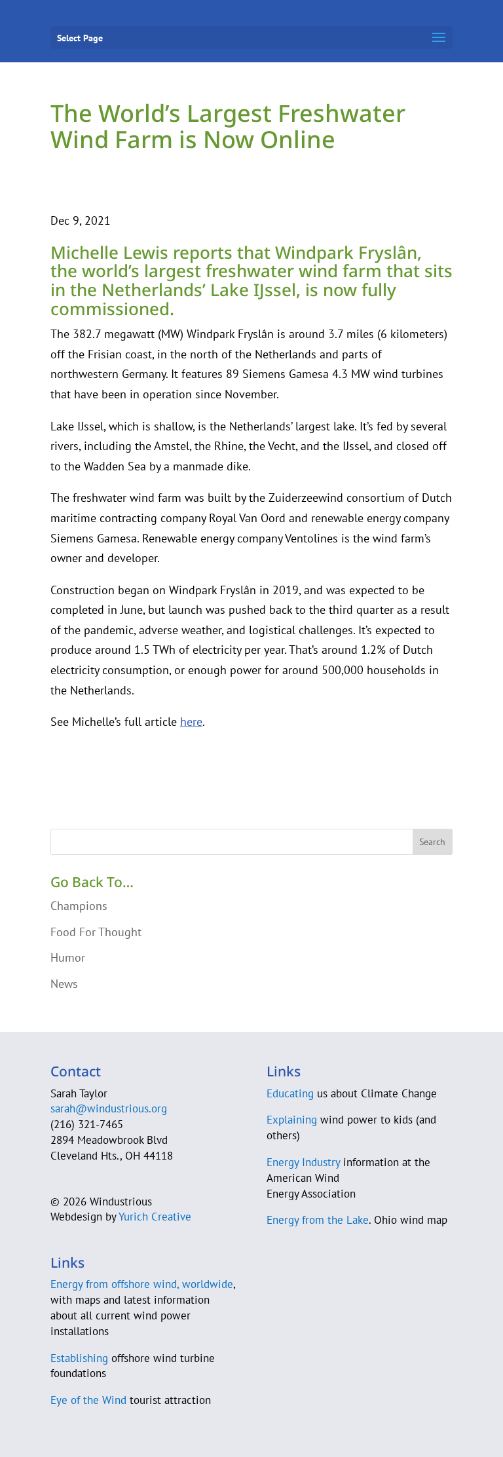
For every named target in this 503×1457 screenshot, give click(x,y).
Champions (78, 905)
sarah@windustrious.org (108, 1108)
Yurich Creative (155, 1216)
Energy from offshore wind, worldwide (141, 1284)
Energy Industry (303, 1162)
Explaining (292, 1119)
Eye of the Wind (88, 1400)
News (64, 983)
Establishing (79, 1358)
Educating (290, 1093)
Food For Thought (95, 931)
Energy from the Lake (318, 1220)
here (191, 721)
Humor (67, 957)
